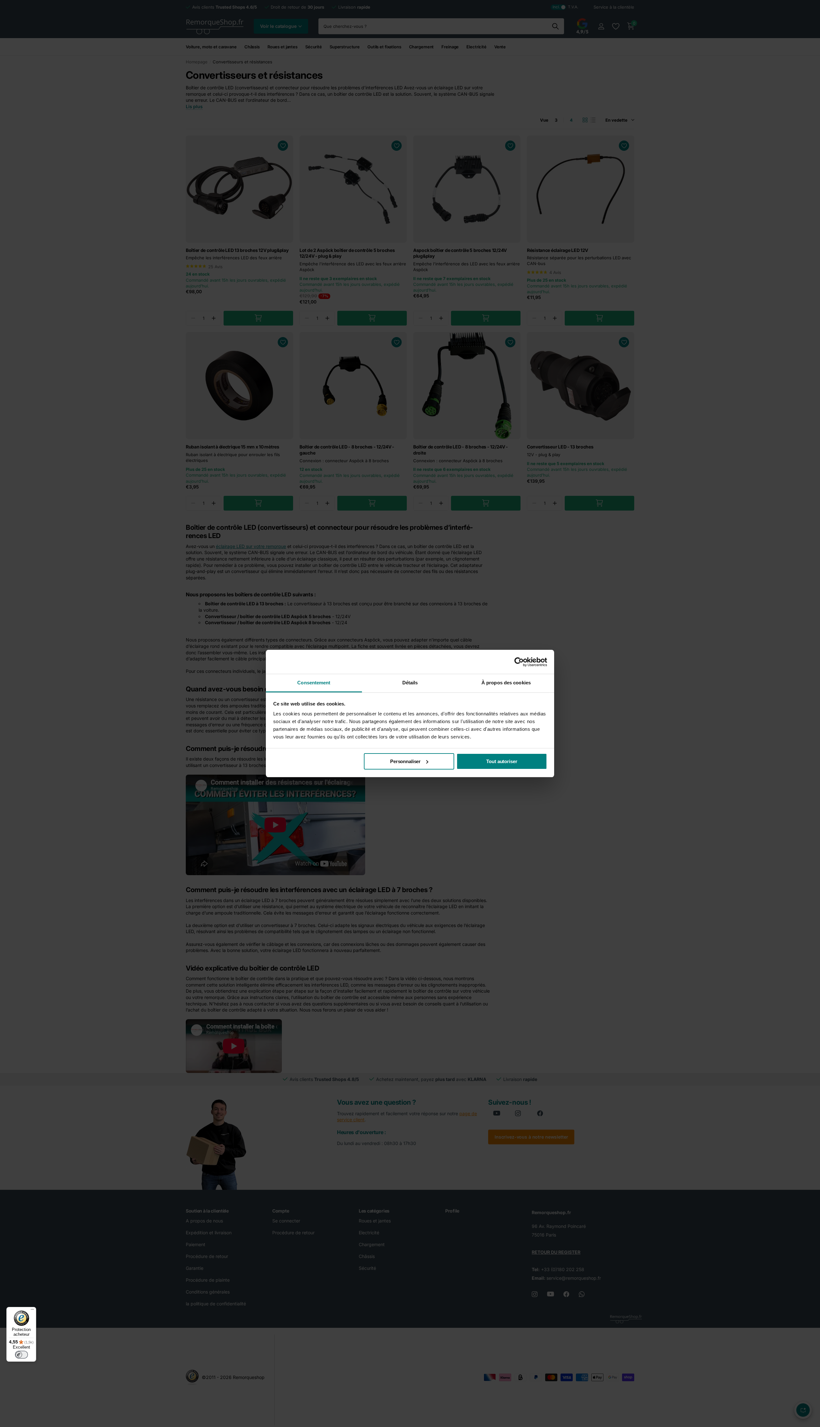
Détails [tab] (410, 682)
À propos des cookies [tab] (506, 682)
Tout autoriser (501, 761)
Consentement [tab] (313, 682)
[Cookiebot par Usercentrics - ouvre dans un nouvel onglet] (519, 662)
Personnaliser (405, 761)
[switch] (21, 1354)
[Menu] (32, 1311)
